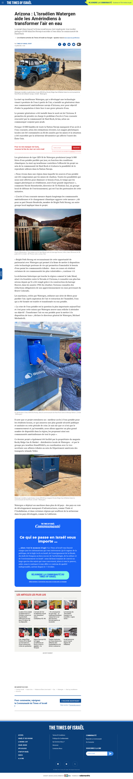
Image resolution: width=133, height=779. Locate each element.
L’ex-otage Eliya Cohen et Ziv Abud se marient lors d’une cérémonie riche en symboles (25, 643)
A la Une (21, 758)
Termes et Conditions (59, 735)
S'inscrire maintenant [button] (70, 701)
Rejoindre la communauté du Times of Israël (47, 575)
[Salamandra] (84, 775)
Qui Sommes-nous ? (59, 742)
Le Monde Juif (23, 742)
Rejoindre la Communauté (100, 2)
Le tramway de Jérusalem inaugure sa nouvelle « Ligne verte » (69, 615)
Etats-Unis (29, 689)
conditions (72, 151)
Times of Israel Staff (24, 43)
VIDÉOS (20, 755)
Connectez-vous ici (75, 705)
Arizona (18, 691)
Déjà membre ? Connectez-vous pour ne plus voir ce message (48, 581)
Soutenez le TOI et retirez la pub (122, 2)
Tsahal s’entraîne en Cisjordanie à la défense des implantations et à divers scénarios (55, 643)
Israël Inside (22, 745)
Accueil (20, 735)
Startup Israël (20, 689)
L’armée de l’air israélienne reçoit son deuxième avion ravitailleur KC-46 (40, 615)
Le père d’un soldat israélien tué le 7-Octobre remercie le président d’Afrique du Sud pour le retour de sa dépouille (25, 617)
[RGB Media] (67, 776)
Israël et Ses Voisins (25, 738)
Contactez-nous (57, 748)
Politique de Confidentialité (60, 738)
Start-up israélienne (71, 689)
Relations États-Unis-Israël (43, 689)
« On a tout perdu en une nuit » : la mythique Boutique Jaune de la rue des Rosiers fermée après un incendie (55, 617)
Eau (54, 689)
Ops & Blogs (22, 748)
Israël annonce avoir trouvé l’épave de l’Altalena (69, 642)
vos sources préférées (72, 38)
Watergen (60, 689)
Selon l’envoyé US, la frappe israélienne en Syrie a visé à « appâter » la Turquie (40, 644)
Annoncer (55, 745)
